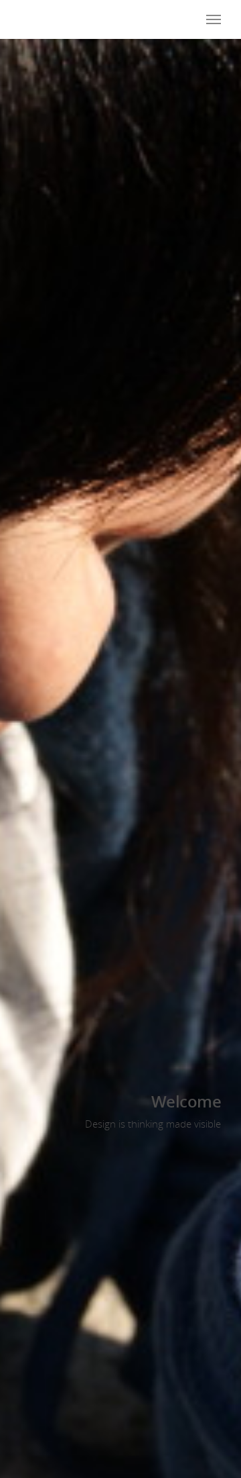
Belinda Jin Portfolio (80, 18)
